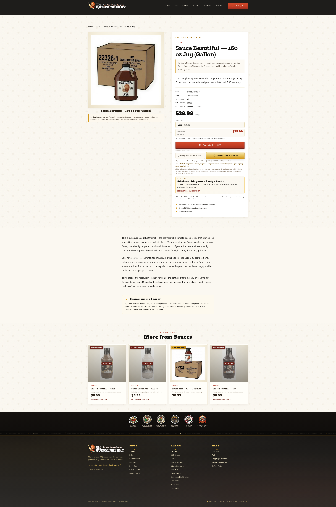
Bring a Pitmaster (177, 466)
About (219, 5)
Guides (185, 5)
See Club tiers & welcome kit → (189, 191)
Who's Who (175, 484)
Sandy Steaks (134, 470)
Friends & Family (177, 462)
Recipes (196, 5)
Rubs (131, 455)
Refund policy (193, 199)
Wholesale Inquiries (219, 462)
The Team (175, 481)
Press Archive (176, 473)
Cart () (240, 5)
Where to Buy (134, 473)
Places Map (175, 488)
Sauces (105, 26)
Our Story (174, 470)
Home (90, 26)
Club (176, 5)
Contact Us (216, 451)
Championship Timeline (180, 477)
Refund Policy (217, 466)
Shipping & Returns (219, 458)
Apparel (132, 462)
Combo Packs (134, 458)
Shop (167, 5)
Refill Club (133, 466)
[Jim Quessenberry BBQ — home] (107, 5)
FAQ (213, 455)
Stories (208, 5)
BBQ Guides (175, 455)
